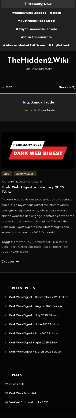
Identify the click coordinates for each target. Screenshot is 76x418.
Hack (57, 13)
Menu (10, 87)
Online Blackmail (29, 247)
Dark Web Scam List (22, 393)
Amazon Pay (22, 242)
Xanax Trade (19, 252)
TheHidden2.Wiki (38, 61)
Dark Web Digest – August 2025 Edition (35, 306)
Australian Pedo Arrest (38, 21)
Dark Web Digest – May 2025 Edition (33, 333)
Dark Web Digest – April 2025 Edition (33, 342)
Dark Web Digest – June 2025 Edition (34, 324)
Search (65, 87)
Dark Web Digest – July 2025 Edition (33, 315)
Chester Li (35, 182)
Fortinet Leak (42, 242)
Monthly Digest (25, 174)
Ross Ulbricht (52, 247)
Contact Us (16, 384)
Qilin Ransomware (38, 37)
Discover (8, 261)
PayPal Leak (61, 45)
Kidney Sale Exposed (30, 13)
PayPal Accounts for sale (38, 29)
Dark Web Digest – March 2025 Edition (35, 352)
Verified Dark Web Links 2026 (29, 402)
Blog (7, 174)
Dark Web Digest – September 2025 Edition (38, 297)
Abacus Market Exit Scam (25, 45)
